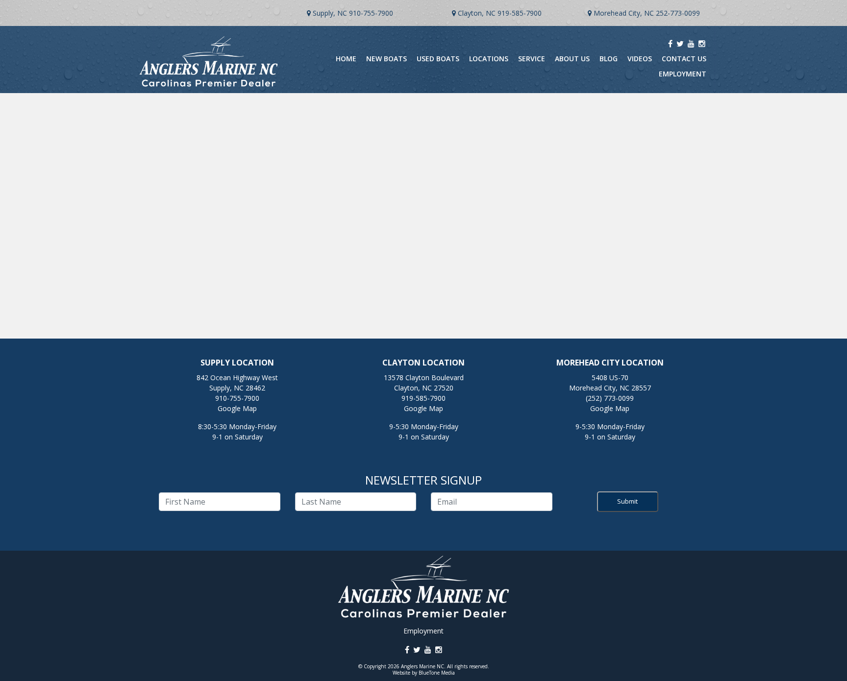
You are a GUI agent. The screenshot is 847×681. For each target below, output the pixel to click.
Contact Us (684, 58)
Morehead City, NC (624, 13)
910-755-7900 (371, 13)
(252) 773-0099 (610, 398)
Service (531, 58)
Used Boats (438, 58)
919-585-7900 (520, 13)
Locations (488, 58)
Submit (627, 501)
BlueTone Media (437, 672)
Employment (682, 73)
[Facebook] (670, 43)
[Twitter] (680, 43)
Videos (639, 58)
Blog (608, 58)
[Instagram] (702, 43)
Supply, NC (330, 13)
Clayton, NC (477, 13)
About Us (572, 58)
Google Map (237, 408)
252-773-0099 (678, 13)
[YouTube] (691, 43)
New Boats (386, 58)
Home (346, 58)
